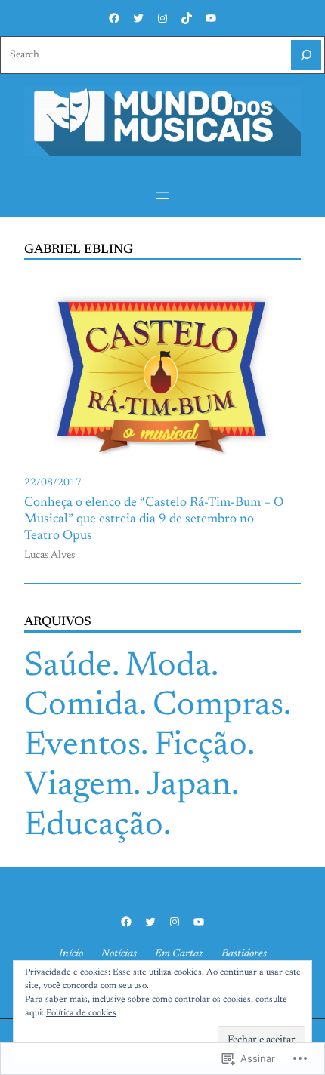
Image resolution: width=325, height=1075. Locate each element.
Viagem (78, 786)
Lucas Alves (49, 555)
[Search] (306, 55)
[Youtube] (211, 18)
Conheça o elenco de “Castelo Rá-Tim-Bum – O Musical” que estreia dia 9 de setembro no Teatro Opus (153, 519)
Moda (168, 667)
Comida (81, 706)
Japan (189, 786)
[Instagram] (162, 18)
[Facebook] (114, 18)
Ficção (200, 746)
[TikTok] (187, 18)
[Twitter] (138, 18)
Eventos (82, 746)
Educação (93, 826)
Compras (218, 706)
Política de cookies (81, 1013)
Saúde (68, 667)
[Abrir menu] (162, 195)
